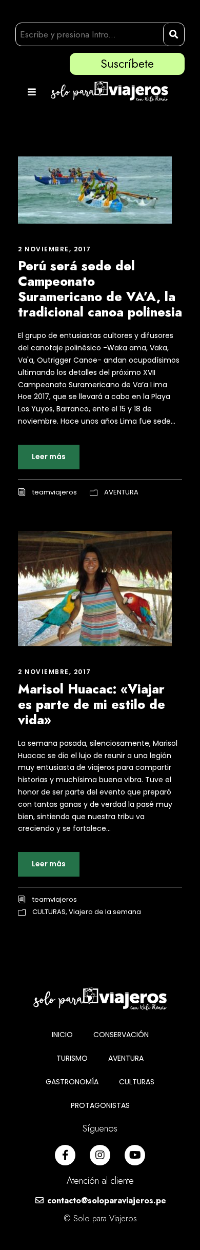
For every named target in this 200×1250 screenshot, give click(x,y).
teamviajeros (54, 492)
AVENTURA (121, 492)
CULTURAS (49, 912)
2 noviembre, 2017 (54, 249)
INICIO (62, 1034)
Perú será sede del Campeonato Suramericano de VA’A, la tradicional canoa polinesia (100, 288)
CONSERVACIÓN (121, 1034)
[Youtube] (135, 1155)
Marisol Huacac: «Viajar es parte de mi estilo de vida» (91, 704)
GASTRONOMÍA (72, 1082)
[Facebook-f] (65, 1155)
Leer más (49, 456)
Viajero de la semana (105, 912)
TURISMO (72, 1058)
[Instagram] (100, 1155)
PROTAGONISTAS (100, 1105)
